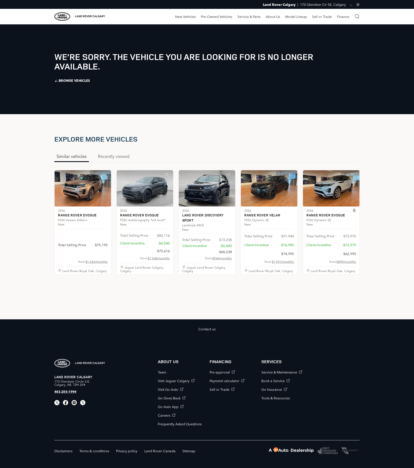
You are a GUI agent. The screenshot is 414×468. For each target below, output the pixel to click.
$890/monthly (346, 261)
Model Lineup (296, 16)
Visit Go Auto (168, 389)
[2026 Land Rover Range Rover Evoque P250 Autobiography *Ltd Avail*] (145, 188)
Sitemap (188, 450)
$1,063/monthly (96, 261)
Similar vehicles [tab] (71, 156)
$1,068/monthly (158, 258)
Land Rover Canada (160, 450)
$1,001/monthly (283, 261)
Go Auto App (168, 406)
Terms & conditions (94, 450)
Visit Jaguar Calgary (174, 380)
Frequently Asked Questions (180, 423)
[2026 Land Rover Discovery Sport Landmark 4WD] (207, 188)
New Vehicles (185, 16)
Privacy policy (126, 450)
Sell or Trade (322, 16)
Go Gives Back (169, 398)
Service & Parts (248, 16)
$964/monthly (222, 258)
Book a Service (273, 380)
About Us (273, 16)
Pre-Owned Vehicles (216, 16)
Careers (164, 415)
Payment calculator (224, 380)
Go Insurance (271, 389)
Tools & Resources (275, 398)
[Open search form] (357, 16)
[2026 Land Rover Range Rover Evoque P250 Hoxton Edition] (83, 188)
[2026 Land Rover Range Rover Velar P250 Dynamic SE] (269, 188)
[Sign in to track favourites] (105, 175)
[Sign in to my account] (358, 4)
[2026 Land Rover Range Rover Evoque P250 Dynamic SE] (331, 188)
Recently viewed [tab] (114, 156)
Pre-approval (220, 372)
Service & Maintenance (279, 372)
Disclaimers (63, 450)
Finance (343, 16)
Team (162, 372)
